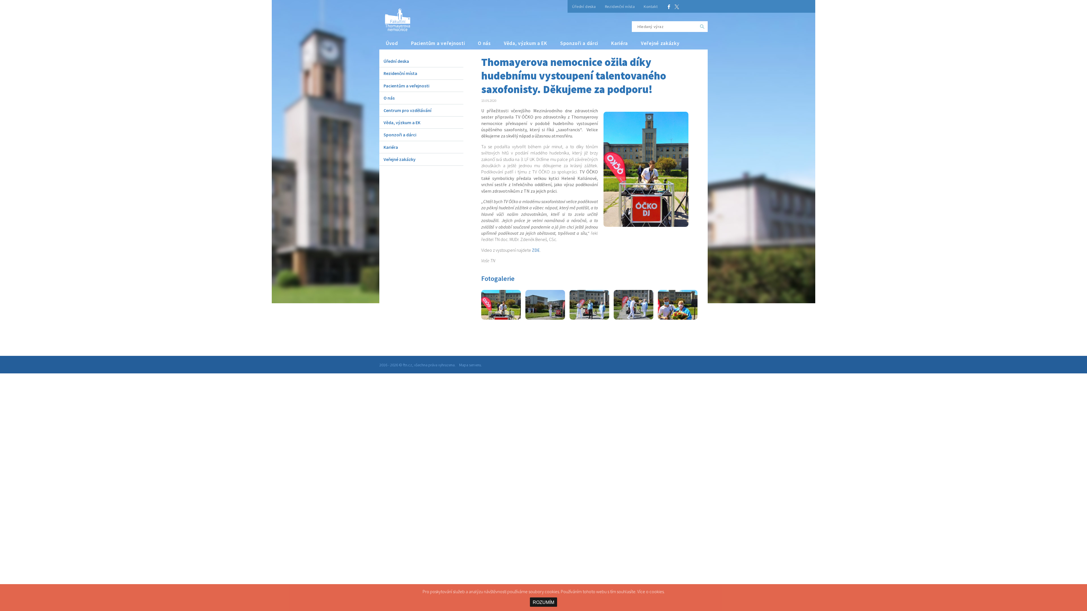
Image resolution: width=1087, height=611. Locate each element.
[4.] (633, 318)
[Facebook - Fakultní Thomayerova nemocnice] (669, 6)
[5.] (677, 318)
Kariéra (619, 43)
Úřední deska (584, 6)
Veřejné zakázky (660, 43)
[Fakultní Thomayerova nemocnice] (394, 18)
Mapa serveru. (470, 364)
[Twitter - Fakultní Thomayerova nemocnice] (677, 6)
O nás (484, 43)
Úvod (392, 43)
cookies (656, 591)
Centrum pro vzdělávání (407, 110)
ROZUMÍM (543, 602)
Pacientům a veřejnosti (438, 43)
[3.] (589, 318)
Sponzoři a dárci (579, 43)
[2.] (545, 318)
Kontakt (651, 6)
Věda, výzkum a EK (525, 43)
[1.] (501, 318)
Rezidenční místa (620, 6)
